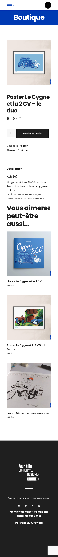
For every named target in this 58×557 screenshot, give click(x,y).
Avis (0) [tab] (12, 176)
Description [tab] (14, 169)
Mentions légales (21, 511)
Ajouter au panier (32, 133)
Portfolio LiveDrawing (29, 522)
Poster (23, 146)
